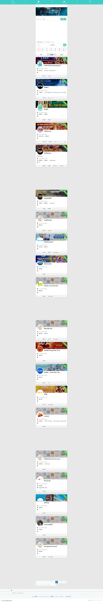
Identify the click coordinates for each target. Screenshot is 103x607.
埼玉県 (44, 252)
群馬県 (49, 252)
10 (61, 582)
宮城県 (49, 165)
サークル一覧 (17, 593)
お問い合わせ (68, 596)
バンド (38, 76)
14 (43, 584)
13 (40, 584)
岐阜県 (44, 382)
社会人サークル (51, 97)
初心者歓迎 (55, 252)
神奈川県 (45, 141)
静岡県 (44, 119)
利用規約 (52, 596)
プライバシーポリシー (59, 596)
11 (64, 582)
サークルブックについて (44, 596)
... (52, 584)
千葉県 (44, 97)
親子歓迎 (61, 165)
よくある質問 (34, 596)
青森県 (49, 119)
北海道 (44, 208)
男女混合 (55, 165)
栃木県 (44, 76)
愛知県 (50, 141)
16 (49, 584)
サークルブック (98, 600)
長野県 (44, 274)
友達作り (50, 76)
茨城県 (44, 426)
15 (46, 584)
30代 (65, 141)
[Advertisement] (51, 31)
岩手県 (49, 339)
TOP (13, 593)
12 (37, 584)
